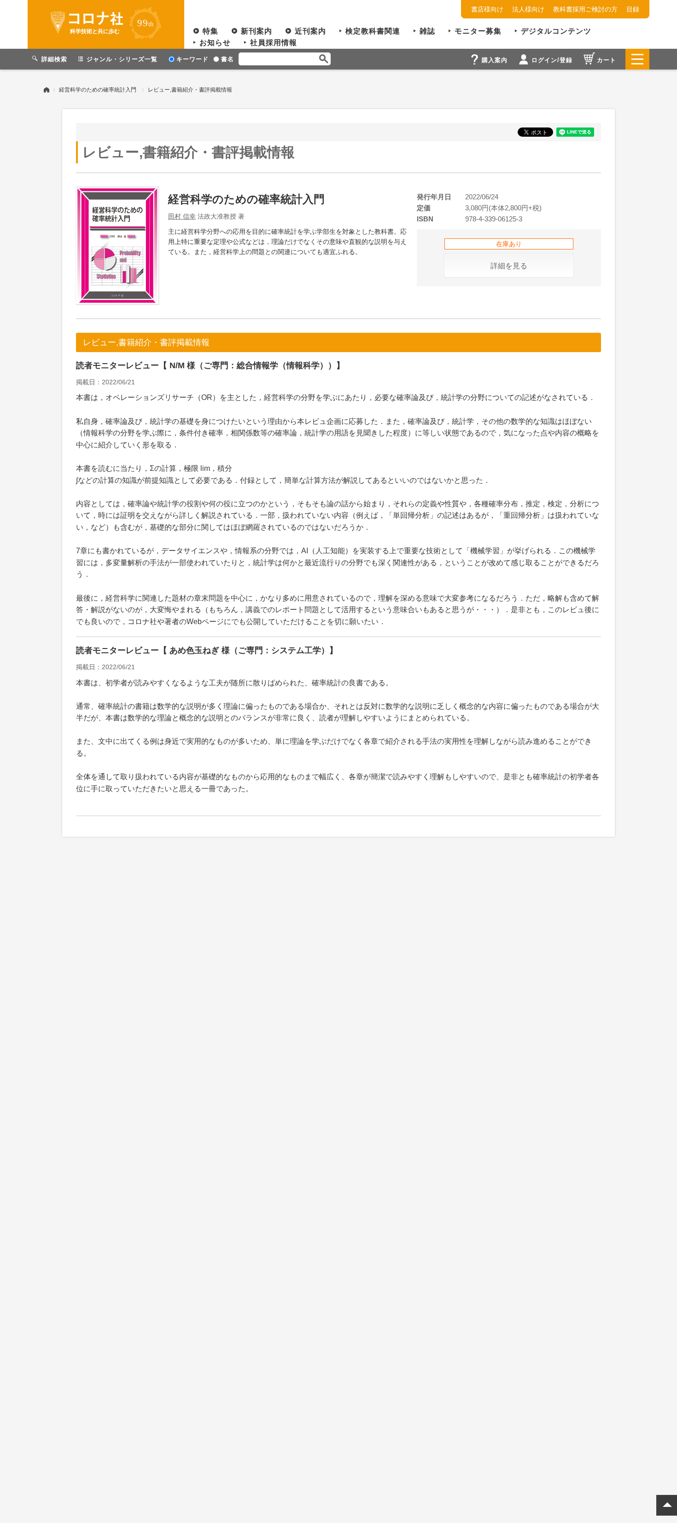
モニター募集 (478, 31)
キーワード (192, 59)
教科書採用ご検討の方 (585, 9)
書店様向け (487, 9)
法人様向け (528, 9)
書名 (227, 59)
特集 (210, 31)
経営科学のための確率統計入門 (97, 90)
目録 (632, 9)
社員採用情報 (273, 42)
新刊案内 (256, 31)
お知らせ (215, 42)
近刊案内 (310, 31)
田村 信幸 (182, 216)
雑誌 (427, 31)
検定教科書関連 (372, 31)
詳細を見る (508, 266)
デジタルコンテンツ (556, 31)
